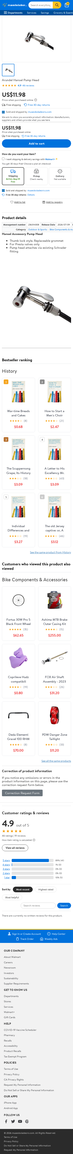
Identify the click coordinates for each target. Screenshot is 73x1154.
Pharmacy (9, 1035)
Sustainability (11, 978)
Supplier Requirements (16, 983)
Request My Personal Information (22, 1084)
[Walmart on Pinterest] (27, 1121)
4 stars (6, 864)
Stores (7, 1001)
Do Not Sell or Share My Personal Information (29, 1090)
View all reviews (15, 848)
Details (31, 194)
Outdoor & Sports (37, 229)
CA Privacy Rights (14, 1079)
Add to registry (54, 202)
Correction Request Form (22, 793)
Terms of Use (11, 1069)
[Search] (57, 5)
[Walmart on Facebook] (6, 1121)
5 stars (6, 860)
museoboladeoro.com (40, 111)
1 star (7, 877)
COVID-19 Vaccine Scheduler (20, 1030)
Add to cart (36, 143)
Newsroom (10, 967)
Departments (15, 12)
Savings (45, 12)
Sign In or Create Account (26, 934)
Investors (9, 973)
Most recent (22, 889)
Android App (11, 1108)
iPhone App (10, 1102)
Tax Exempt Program (15, 1056)
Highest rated (45, 889)
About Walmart (12, 957)
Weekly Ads (51, 939)
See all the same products (56, 761)
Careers (8, 962)
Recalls (7, 1040)
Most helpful (12, 897)
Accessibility (11, 1045)
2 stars (6, 873)
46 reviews (28, 85)
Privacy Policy (11, 1074)
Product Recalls (12, 1051)
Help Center (58, 934)
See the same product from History (50, 552)
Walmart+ (9, 1012)
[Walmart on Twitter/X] (13, 1121)
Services (31, 12)
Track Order (27, 939)
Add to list (19, 202)
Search (64, 905)
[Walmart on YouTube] (20, 1121)
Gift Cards (9, 1017)
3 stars (6, 868)
